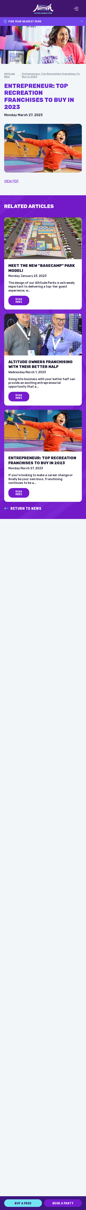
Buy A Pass (23, 1203)
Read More (18, 300)
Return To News (26, 508)
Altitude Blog (9, 75)
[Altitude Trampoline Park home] (43, 8)
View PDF (11, 181)
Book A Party (63, 1203)
